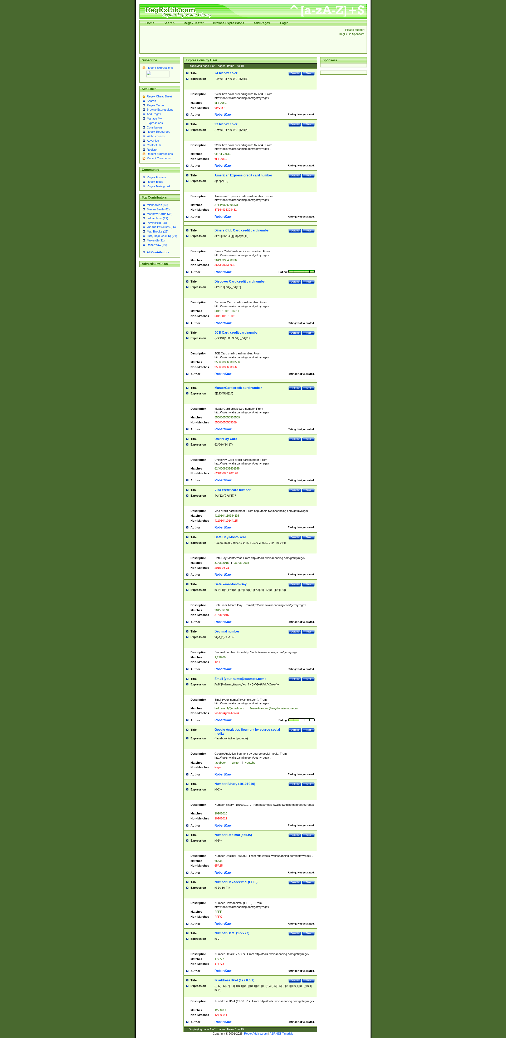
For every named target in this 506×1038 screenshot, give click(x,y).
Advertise (153, 140)
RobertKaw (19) (157, 244)
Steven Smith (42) (158, 209)
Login (284, 23)
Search (169, 23)
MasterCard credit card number (238, 388)
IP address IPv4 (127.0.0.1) (234, 980)
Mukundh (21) (156, 240)
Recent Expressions (160, 67)
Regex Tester (194, 23)
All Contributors (158, 252)
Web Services (156, 136)
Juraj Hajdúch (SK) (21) (162, 236)
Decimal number (227, 631)
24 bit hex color (226, 73)
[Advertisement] (238, 40)
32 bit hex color (226, 124)
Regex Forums (156, 177)
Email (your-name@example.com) (240, 679)
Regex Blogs (155, 181)
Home (149, 23)
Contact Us (154, 145)
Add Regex (262, 23)
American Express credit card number (243, 175)
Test (308, 73)
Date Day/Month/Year (230, 537)
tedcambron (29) (157, 218)
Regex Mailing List (158, 186)
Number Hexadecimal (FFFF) (236, 882)
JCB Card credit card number (237, 332)
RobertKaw (223, 114)
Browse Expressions (228, 23)
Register (152, 149)
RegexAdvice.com (255, 1033)
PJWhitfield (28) (157, 222)
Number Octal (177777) (232, 933)
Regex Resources (158, 131)
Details (295, 73)
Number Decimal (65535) (233, 835)
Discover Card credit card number (240, 281)
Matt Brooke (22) (157, 231)
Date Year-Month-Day (231, 584)
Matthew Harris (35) (159, 213)
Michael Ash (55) (157, 204)
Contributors (155, 127)
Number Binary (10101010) (235, 784)
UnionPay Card (226, 439)
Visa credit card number (233, 490)
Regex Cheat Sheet (159, 96)
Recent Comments (159, 158)
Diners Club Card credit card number (242, 230)
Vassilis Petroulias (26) (161, 227)
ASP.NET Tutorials (281, 1033)
